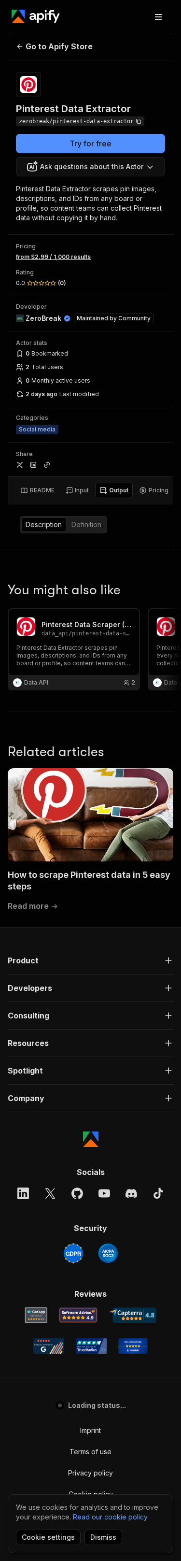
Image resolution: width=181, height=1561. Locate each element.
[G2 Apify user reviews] (48, 1346)
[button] (90, 960)
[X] (50, 1193)
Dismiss (103, 1537)
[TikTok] (158, 1193)
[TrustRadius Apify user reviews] (91, 1346)
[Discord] (131, 1193)
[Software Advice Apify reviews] (78, 1315)
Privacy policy (90, 1473)
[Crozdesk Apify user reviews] (133, 1346)
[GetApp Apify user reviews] (36, 1315)
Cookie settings (48, 1537)
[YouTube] (104, 1193)
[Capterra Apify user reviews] (133, 1315)
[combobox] (90, 166)
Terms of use (90, 1451)
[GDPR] (73, 1253)
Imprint (90, 1430)
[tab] (37, 490)
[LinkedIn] (23, 1193)
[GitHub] (77, 1193)
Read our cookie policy (110, 1517)
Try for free (90, 143)
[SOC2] (108, 1253)
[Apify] (36, 16)
